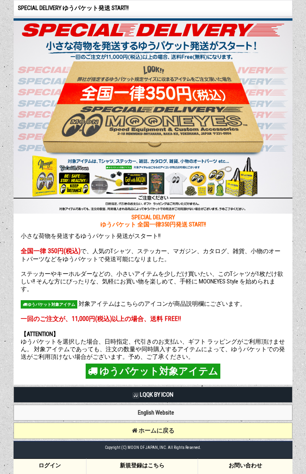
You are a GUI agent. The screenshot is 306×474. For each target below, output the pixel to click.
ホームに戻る (156, 430)
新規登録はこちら (142, 465)
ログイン (50, 465)
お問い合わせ (245, 465)
